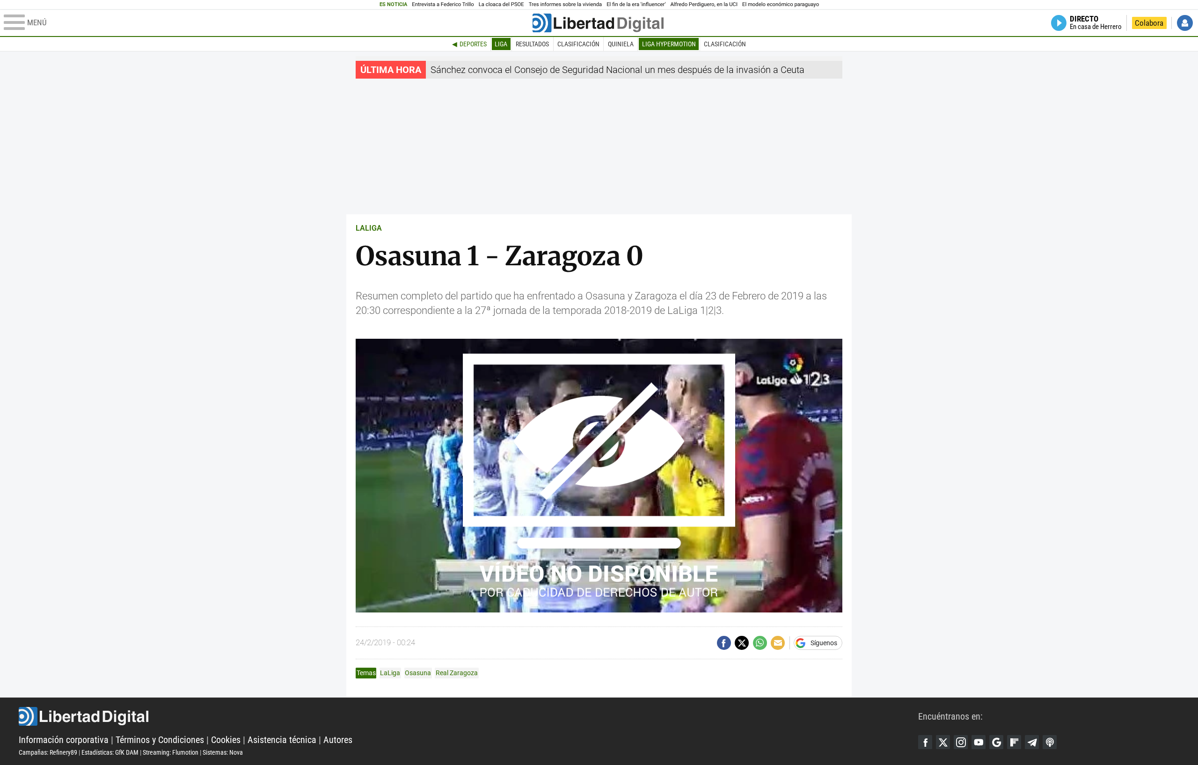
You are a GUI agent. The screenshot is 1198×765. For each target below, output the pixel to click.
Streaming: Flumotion (170, 752)
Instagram (961, 742)
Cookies (226, 739)
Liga (501, 44)
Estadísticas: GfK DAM (110, 752)
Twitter (943, 742)
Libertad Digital (468, 716)
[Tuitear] (742, 643)
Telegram (1032, 742)
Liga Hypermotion (669, 44)
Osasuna (418, 673)
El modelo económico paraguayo (780, 4)
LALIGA (369, 228)
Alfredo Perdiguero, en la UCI (704, 4)
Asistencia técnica (282, 739)
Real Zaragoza (457, 673)
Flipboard (1014, 742)
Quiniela (621, 44)
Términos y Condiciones (160, 739)
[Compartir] (724, 643)
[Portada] (598, 23)
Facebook (925, 742)
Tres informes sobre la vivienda (565, 4)
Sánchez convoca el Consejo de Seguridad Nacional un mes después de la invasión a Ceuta (617, 69)
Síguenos (824, 643)
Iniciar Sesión (1185, 23)
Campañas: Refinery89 (48, 752)
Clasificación (578, 44)
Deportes (473, 44)
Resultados (532, 44)
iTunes (1050, 742)
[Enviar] (760, 643)
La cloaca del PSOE (501, 4)
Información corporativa (64, 739)
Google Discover (996, 742)
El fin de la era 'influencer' (635, 4)
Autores (337, 739)
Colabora (1149, 23)
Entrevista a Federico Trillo (443, 4)
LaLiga (390, 673)
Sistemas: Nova (223, 752)
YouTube (979, 742)
